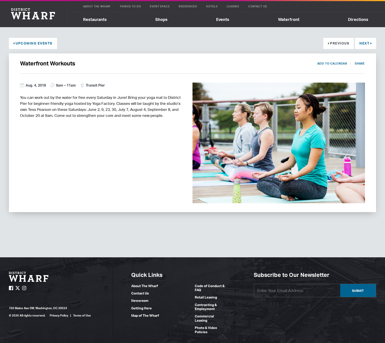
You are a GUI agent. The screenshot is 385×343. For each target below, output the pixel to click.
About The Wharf (97, 6)
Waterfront (288, 19)
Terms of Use (82, 315)
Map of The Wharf (145, 315)
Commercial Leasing (204, 318)
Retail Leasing (206, 297)
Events (222, 19)
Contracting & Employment (206, 307)
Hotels (212, 6)
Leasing (233, 6)
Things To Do (130, 6)
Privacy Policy (59, 315)
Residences (188, 6)
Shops (161, 19)
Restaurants (95, 19)
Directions (358, 19)
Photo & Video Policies (206, 330)
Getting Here (141, 308)
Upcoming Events (34, 43)
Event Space (160, 6)
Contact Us (257, 6)
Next (364, 43)
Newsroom (139, 300)
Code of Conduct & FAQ (210, 288)
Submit (358, 290)
